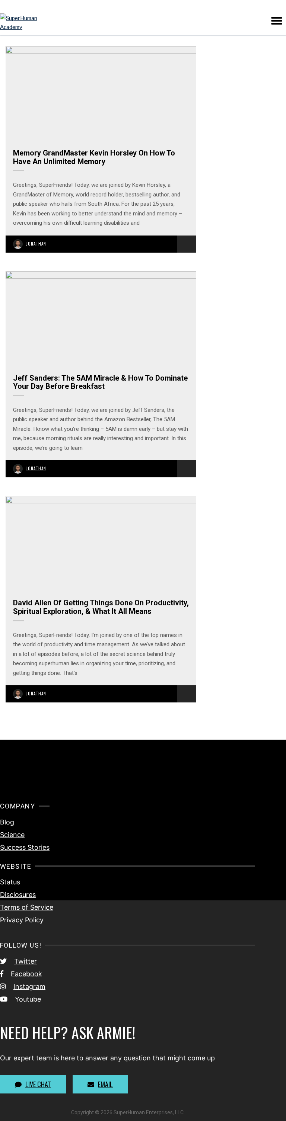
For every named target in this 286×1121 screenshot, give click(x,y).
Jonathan (36, 244)
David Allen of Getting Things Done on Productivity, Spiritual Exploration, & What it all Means (101, 607)
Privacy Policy (22, 920)
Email (105, 1084)
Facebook (26, 974)
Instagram (29, 986)
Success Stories (25, 847)
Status (10, 882)
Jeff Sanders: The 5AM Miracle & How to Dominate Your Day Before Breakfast (100, 382)
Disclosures (18, 895)
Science (12, 835)
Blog (7, 822)
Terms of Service (26, 907)
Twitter (25, 961)
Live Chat (38, 1084)
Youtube (28, 999)
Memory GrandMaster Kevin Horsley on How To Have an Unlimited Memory (94, 157)
